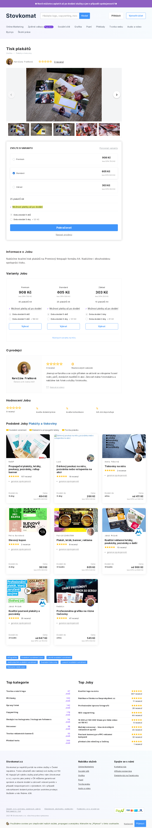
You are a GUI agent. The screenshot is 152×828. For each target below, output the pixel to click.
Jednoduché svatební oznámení (22, 662)
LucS (59, 461)
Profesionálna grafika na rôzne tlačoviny (75, 612)
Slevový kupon (17, 540)
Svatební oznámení (17, 430)
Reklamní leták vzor (16, 667)
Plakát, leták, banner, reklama (74, 540)
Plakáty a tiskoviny (43, 423)
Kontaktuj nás (120, 767)
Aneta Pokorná (112, 461)
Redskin (60, 606)
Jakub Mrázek (111, 535)
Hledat (84, 15)
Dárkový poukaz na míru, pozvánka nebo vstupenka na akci (74, 469)
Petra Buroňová (16, 535)
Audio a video (84, 788)
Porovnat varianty (109, 148)
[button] (118, 94)
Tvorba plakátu (71, 430)
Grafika (81, 775)
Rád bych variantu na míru (64, 338)
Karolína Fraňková (23, 61)
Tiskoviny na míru (115, 466)
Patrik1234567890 (65, 535)
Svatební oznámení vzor (32, 657)
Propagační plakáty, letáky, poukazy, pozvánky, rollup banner (25, 469)
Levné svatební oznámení (59, 657)
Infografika (12, 657)
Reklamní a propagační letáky (45, 430)
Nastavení (128, 824)
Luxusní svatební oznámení (74, 662)
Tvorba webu (84, 784)
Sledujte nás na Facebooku (126, 775)
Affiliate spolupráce (123, 771)
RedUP (11, 461)
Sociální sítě (83, 771)
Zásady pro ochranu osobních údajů (23, 809)
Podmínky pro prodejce (88, 809)
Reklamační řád (13, 811)
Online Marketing (86, 767)
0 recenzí (59, 62)
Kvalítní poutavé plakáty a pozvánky (24, 612)
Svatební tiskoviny (49, 662)
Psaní (80, 780)
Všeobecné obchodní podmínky (58, 809)
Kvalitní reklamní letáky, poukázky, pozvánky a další (121, 542)
